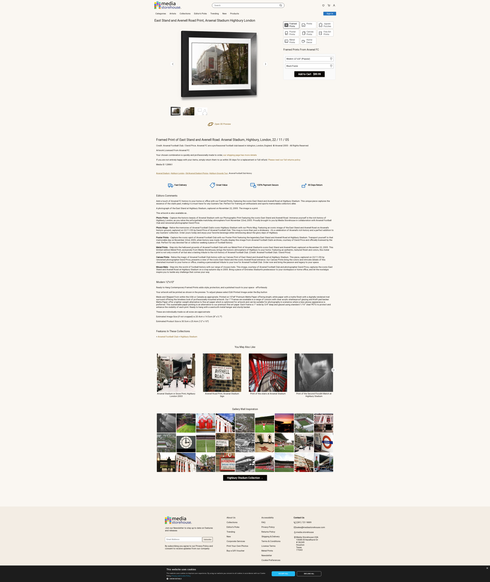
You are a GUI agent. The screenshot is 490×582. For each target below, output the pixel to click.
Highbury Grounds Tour (218, 173)
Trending (214, 13)
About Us (231, 517)
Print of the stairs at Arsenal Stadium (268, 393)
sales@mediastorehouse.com (310, 527)
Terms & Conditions (270, 541)
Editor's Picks (200, 13)
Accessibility (267, 517)
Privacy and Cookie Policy (181, 576)
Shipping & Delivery (270, 536)
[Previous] (172, 64)
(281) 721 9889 (303, 522)
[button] (217, 578)
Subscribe (207, 539)
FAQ (263, 522)
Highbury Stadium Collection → (245, 477)
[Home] (170, 8)
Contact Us (299, 517)
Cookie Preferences (270, 560)
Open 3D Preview (222, 124)
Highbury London (177, 173)
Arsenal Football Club (168, 336)
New (224, 13)
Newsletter (266, 555)
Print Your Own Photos (237, 546)
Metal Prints (267, 550)
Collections (185, 13)
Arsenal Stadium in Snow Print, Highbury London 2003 (176, 394)
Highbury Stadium (188, 336)
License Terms (268, 546)
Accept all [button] (283, 574)
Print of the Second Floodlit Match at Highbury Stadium (314, 394)
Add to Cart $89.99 (309, 74)
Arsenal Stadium (163, 173)
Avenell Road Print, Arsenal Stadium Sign (222, 394)
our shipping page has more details (240, 155)
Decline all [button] (309, 574)
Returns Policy (268, 531)
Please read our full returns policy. (284, 159)
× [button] (487, 568)
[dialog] (245, 574)
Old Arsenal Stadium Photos (197, 173)
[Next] (265, 64)
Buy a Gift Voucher (235, 550)
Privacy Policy (268, 527)
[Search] (280, 5)
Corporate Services (236, 541)
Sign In (330, 13)
